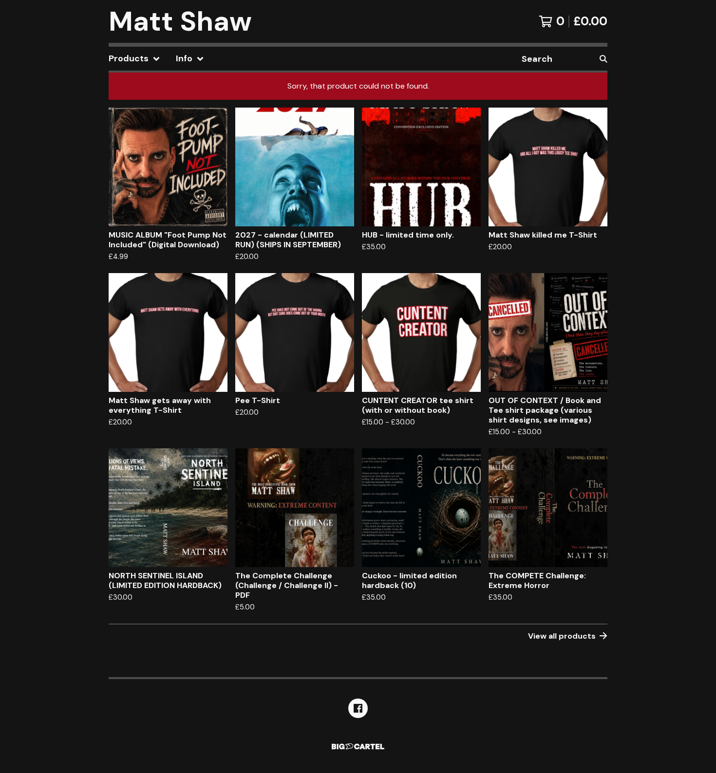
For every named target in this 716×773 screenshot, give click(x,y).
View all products (562, 636)
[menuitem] (134, 59)
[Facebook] (358, 708)
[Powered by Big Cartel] (358, 746)
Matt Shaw (180, 21)
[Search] (603, 59)
